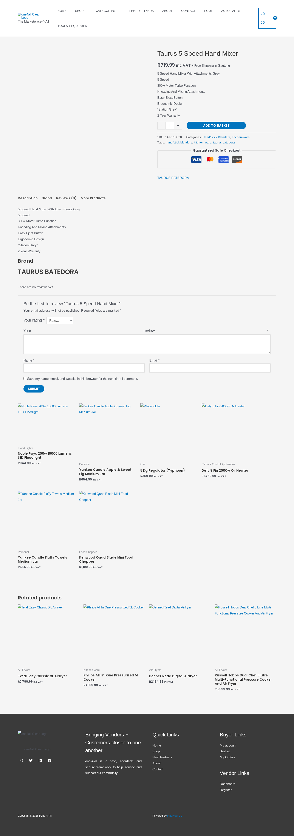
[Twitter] (30, 760)
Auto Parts (230, 10)
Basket (225, 751)
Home (62, 10)
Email (154, 360)
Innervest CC (175, 815)
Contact (188, 10)
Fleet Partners (140, 10)
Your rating (34, 320)
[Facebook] (49, 760)
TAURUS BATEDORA (173, 178)
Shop (79, 10)
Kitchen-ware (241, 137)
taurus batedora (224, 142)
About (167, 10)
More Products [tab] (93, 198)
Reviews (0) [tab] (66, 198)
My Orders (227, 757)
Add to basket (216, 125)
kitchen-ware (202, 142)
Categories (105, 10)
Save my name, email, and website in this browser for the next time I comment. (82, 378)
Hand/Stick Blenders (216, 137)
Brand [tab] (47, 198)
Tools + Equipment (73, 26)
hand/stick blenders (179, 142)
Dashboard (227, 784)
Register (226, 790)
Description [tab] (28, 198)
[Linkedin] (40, 760)
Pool (208, 10)
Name (28, 360)
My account (228, 745)
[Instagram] (21, 760)
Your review (146, 331)
